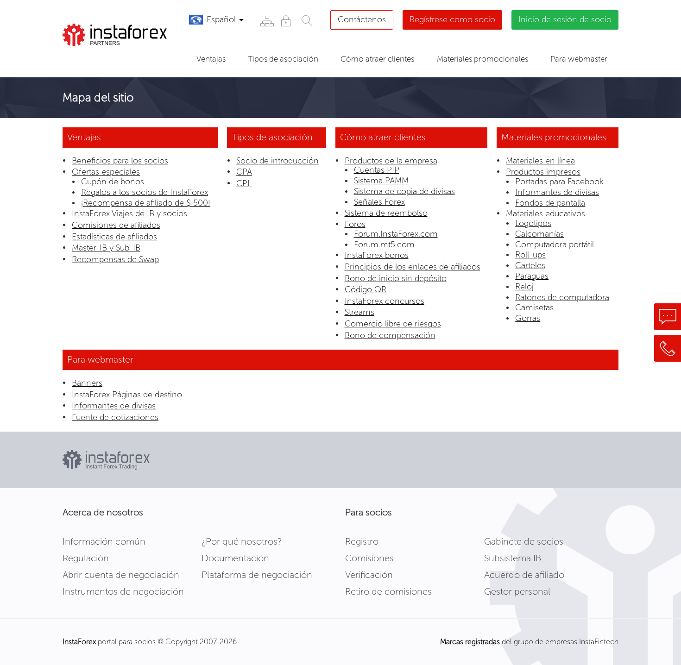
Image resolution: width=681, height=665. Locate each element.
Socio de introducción (277, 161)
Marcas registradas (470, 641)
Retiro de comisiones (388, 591)
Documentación (235, 558)
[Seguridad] (285, 20)
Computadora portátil (554, 244)
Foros (355, 224)
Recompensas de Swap (115, 259)
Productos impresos (543, 172)
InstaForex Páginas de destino (127, 394)
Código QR (365, 289)
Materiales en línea (540, 161)
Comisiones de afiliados (116, 225)
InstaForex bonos (377, 255)
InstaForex (79, 641)
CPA (244, 172)
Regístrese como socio (452, 19)
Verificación (369, 574)
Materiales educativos (545, 213)
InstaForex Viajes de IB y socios (129, 213)
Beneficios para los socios (120, 161)
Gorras (527, 318)
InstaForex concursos (384, 301)
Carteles (530, 265)
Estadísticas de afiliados (114, 237)
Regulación (86, 558)
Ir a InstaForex (106, 58)
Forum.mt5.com (384, 244)
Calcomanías (539, 234)
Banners (87, 383)
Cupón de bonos (112, 181)
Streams (359, 312)
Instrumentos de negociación (123, 591)
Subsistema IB (512, 558)
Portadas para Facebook (559, 181)
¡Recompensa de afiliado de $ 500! (145, 203)
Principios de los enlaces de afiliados (412, 267)
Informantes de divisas (557, 192)
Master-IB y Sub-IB (106, 248)
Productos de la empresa (391, 161)
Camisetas (534, 307)
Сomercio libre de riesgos (393, 324)
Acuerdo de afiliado (524, 574)
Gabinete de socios (523, 541)
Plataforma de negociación (257, 574)
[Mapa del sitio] (266, 20)
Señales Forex (379, 202)
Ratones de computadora (562, 297)
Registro (361, 541)
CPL (244, 183)
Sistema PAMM (381, 181)
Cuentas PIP (376, 170)
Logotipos (533, 223)
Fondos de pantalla (550, 203)
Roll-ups (530, 255)
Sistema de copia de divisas (404, 191)
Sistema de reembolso (386, 213)
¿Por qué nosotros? (242, 541)
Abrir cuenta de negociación (121, 574)
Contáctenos (362, 19)
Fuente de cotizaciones (115, 417)
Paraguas (532, 276)
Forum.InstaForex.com (396, 234)
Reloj (524, 287)
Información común (104, 541)
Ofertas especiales (106, 172)
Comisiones (369, 558)
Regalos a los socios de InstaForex (144, 192)
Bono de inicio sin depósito (396, 278)
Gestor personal (517, 591)
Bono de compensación (390, 335)
